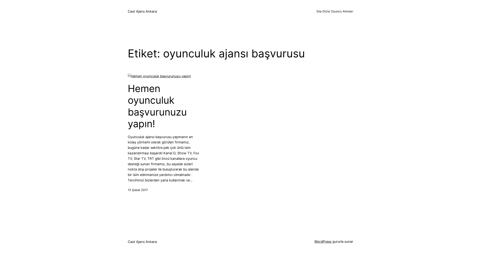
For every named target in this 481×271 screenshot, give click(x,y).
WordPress (322, 242)
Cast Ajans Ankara (142, 11)
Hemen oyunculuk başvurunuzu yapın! (157, 106)
